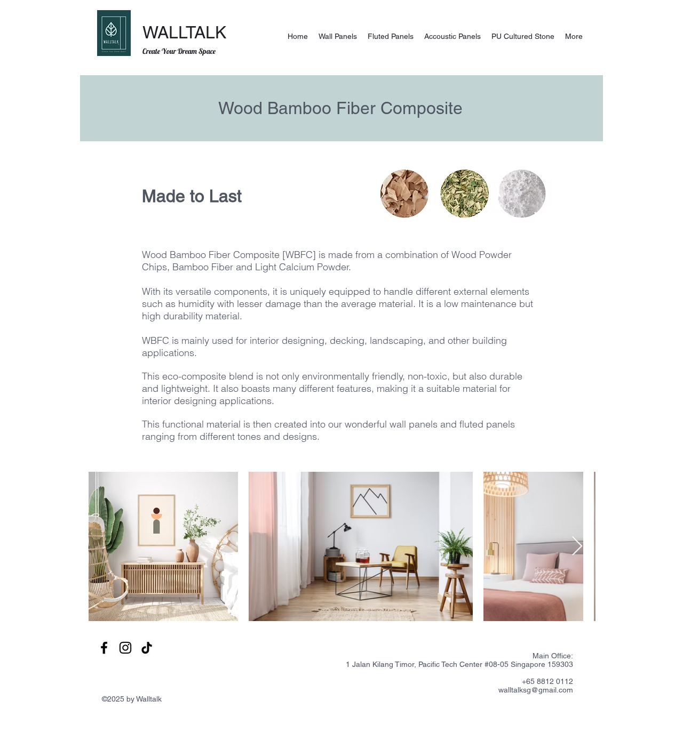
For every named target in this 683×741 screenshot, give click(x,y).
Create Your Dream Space (179, 51)
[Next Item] (577, 546)
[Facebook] (104, 648)
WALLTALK (184, 32)
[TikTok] (147, 648)
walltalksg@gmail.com (535, 690)
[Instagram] (125, 648)
